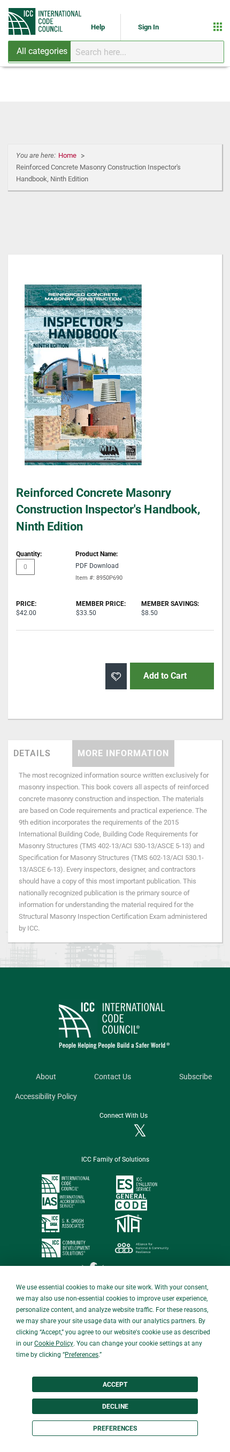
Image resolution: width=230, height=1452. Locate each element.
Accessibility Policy (46, 1096)
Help (98, 27)
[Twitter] (140, 1132)
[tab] (40, 753)
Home (68, 155)
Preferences (115, 1428)
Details (32, 753)
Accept (115, 1384)
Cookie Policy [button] (53, 1343)
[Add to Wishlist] (116, 676)
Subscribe (195, 1076)
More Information (123, 753)
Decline (115, 1406)
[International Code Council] (46, 21)
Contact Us (112, 1076)
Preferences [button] (81, 1354)
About (46, 1076)
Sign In (148, 27)
